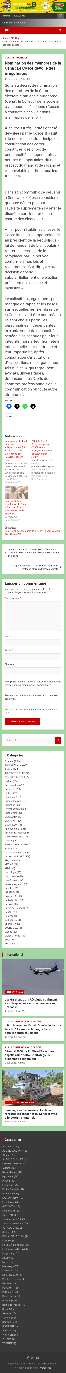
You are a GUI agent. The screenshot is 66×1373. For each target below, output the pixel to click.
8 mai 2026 (10, 1063)
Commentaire (13, 598)
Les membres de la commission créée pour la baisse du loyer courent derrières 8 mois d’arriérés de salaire (34, 552)
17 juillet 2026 (12, 1011)
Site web (9, 664)
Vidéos (8, 931)
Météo (8, 868)
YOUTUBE (10, 943)
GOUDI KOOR (11, 824)
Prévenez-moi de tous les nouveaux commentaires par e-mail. (32, 697)
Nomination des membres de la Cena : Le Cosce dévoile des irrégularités (32, 532)
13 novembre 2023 (14, 79)
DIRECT (9, 793)
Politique (21, 57)
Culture (8, 781)
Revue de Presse (13, 908)
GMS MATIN (11, 816)
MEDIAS (9, 864)
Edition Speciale (13, 801)
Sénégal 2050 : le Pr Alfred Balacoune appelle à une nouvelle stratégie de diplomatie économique (29, 1055)
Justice (8, 840)
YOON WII (10, 939)
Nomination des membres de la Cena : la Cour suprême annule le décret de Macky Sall (16, 507)
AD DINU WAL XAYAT (16, 765)
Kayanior (9, 848)
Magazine (10, 860)
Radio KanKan (12, 900)
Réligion (9, 904)
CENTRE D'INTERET (15, 777)
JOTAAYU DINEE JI (14, 836)
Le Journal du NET (14, 856)
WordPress (45, 1367)
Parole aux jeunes (14, 884)
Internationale (12, 828)
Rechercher (58, 740)
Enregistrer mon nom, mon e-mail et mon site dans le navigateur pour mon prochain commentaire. (33, 683)
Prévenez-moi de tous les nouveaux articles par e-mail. (31, 711)
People (8, 888)
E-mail (9, 650)
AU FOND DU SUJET (15, 773)
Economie (10, 797)
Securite (9, 915)
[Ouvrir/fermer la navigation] (6, 30)
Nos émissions (13, 880)
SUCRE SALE (11, 927)
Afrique (8, 769)
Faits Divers (11, 812)
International (14, 954)
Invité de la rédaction (16, 832)
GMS (28, 79)
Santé (8, 912)
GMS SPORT (11, 820)
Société (9, 919)
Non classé (11, 876)
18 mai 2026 (11, 1037)
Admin (22, 1037)
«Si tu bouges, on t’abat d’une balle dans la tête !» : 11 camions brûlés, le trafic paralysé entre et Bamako (33, 1029)
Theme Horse (49, 1363)
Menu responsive (60, 16)
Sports (8, 923)
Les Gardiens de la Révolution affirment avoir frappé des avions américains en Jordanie (31, 1003)
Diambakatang (12, 785)
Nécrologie (10, 872)
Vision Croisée (12, 935)
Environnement (13, 809)
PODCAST (10, 892)
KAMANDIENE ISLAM (16, 844)
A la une (9, 57)
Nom (8, 636)
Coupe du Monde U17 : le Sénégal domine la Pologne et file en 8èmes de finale (35, 567)
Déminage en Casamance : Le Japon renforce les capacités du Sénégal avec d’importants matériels (31, 1113)
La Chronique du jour (16, 852)
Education (10, 805)
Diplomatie (10, 789)
